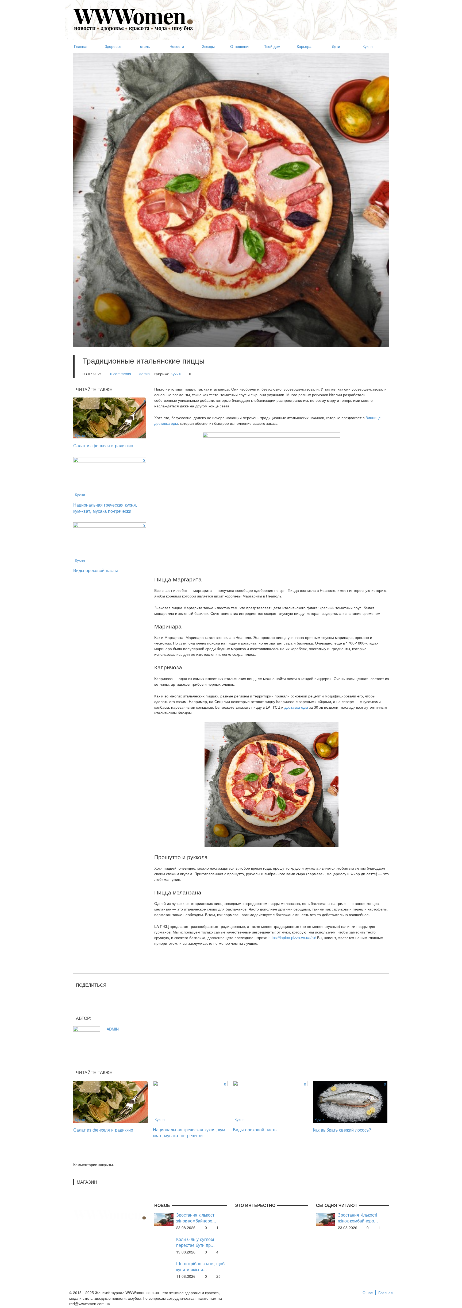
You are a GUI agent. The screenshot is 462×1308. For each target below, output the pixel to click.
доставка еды (296, 707)
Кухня (176, 373)
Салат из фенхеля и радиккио (103, 445)
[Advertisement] (291, 18)
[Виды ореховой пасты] (109, 542)
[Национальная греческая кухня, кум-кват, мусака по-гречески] (109, 477)
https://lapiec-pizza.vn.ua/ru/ (292, 937)
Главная (385, 1292)
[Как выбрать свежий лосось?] (350, 1101)
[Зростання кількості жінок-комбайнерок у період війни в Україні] (164, 1218)
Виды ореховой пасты (95, 570)
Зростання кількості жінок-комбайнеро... (196, 1218)
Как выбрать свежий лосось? (342, 1129)
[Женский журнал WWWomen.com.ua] (133, 19)
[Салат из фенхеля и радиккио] (109, 417)
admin (144, 373)
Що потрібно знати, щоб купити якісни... (200, 1266)
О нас (368, 1292)
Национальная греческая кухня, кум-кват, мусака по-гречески (105, 507)
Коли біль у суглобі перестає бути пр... (195, 1242)
